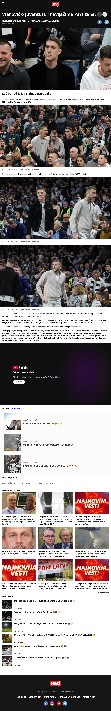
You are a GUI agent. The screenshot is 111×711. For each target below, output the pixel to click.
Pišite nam (89, 697)
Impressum (50, 697)
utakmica (51, 483)
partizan (37, 483)
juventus (25, 483)
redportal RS (16, 409)
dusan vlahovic (9, 483)
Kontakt (21, 697)
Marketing (35, 697)
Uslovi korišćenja (69, 697)
